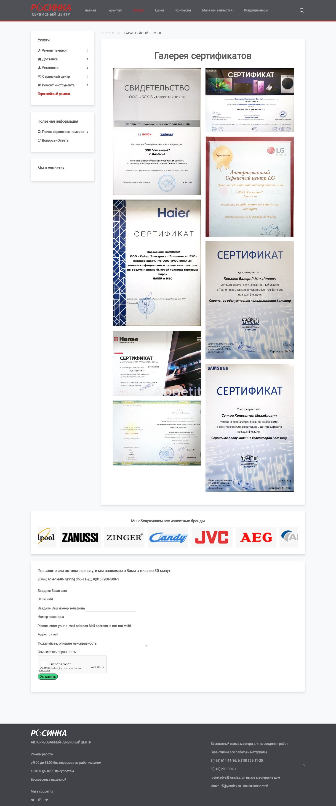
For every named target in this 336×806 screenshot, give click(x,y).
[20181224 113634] (249, 187)
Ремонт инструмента (58, 85)
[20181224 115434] (249, 428)
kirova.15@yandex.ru (226, 786)
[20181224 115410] (157, 433)
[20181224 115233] (249, 300)
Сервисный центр (55, 76)
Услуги (138, 10)
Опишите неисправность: (57, 652)
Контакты (183, 10)
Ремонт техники (54, 50)
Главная (89, 10)
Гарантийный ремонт (54, 94)
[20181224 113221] (249, 100)
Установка (50, 68)
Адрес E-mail (48, 634)
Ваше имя (45, 599)
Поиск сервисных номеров (62, 132)
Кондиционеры (256, 10)
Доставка (49, 59)
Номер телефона (51, 617)
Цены (159, 10)
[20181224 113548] (157, 263)
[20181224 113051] (157, 131)
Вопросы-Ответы (55, 140)
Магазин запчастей (217, 10)
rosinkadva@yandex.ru (227, 777)
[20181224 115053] (157, 363)
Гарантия (114, 10)
